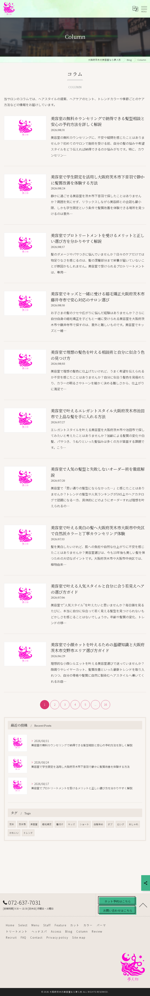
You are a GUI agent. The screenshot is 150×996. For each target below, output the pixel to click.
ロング (120, 824)
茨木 (11, 824)
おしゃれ (133, 824)
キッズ (71, 824)
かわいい (14, 832)
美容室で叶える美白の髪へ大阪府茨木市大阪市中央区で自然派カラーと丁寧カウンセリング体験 (98, 530)
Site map (79, 937)
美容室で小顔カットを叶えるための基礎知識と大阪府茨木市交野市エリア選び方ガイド (98, 647)
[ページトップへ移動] (143, 905)
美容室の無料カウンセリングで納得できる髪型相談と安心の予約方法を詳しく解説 (98, 121)
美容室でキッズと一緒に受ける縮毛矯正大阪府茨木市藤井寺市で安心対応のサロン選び (98, 297)
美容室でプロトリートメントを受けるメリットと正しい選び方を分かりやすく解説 (97, 238)
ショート (84, 824)
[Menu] (143, 8)
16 (105, 704)
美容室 (34, 824)
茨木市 (22, 824)
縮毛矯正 (47, 824)
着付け (59, 824)
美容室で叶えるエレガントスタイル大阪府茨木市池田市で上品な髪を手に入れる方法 (98, 414)
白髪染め (98, 824)
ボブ (110, 824)
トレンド (28, 832)
